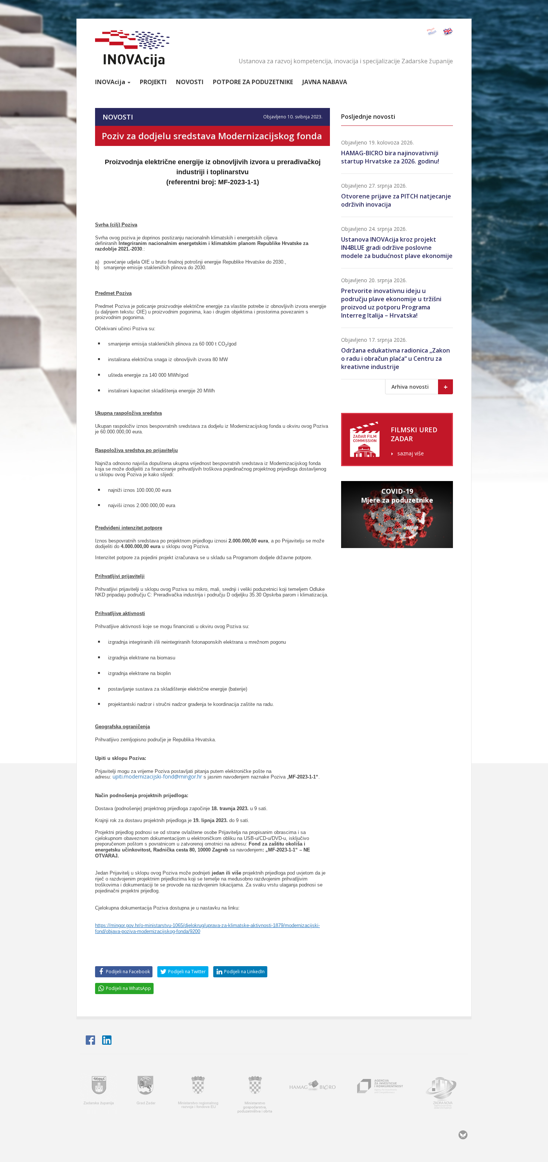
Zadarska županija (98, 1093)
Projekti (153, 82)
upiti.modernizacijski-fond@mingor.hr (157, 776)
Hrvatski (431, 32)
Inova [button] (110, 82)
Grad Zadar (147, 1093)
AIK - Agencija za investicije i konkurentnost (380, 1093)
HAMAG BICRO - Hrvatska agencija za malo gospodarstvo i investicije (314, 1093)
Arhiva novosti (419, 386)
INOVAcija (132, 48)
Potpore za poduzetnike (253, 82)
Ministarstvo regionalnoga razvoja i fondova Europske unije (198, 1093)
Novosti (190, 82)
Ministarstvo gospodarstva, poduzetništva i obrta (254, 1093)
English (447, 32)
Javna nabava (324, 82)
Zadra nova (444, 1093)
